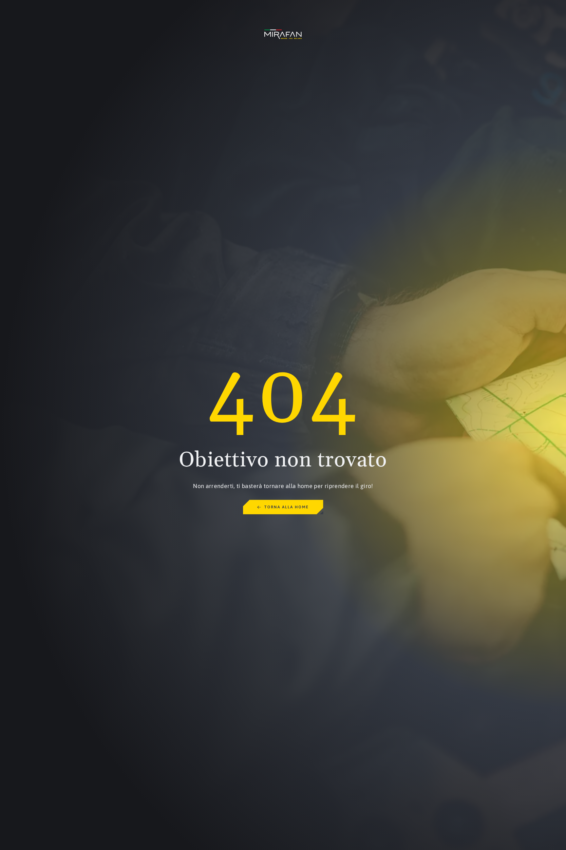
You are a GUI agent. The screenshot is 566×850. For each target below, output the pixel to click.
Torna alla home (286, 507)
